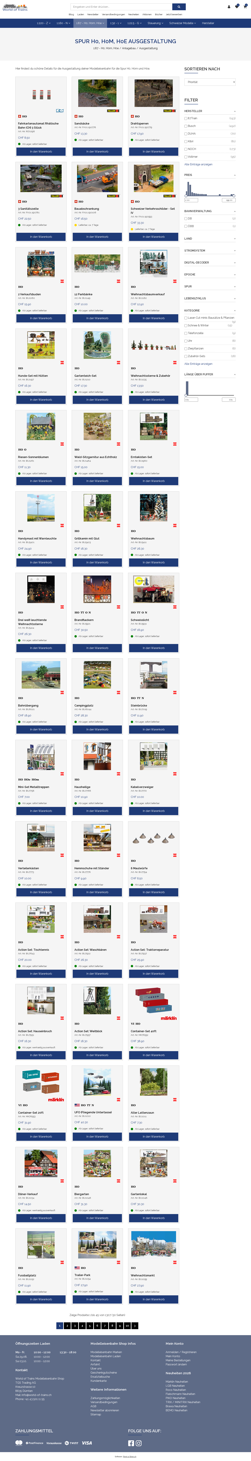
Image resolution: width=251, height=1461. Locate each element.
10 (127, 1325)
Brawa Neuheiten (176, 1406)
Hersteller (208, 23)
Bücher (159, 14)
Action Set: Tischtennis (33, 949)
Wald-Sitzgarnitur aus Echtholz (95, 457)
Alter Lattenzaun (142, 1112)
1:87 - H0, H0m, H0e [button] (89, 23)
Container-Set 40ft (143, 1031)
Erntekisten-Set (141, 457)
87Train (192, 118)
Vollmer (193, 156)
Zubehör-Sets (196, 356)
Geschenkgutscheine (103, 1372)
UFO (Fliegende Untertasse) (93, 1112)
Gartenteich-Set (85, 375)
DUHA (192, 133)
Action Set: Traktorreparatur (150, 949)
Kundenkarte (98, 1380)
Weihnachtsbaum (142, 538)
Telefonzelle (195, 333)
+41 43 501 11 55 (35, 1399)
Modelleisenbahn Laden (105, 1356)
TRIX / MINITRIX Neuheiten (183, 1402)
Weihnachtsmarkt (143, 1275)
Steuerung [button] (154, 23)
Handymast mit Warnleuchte (37, 538)
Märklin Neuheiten (177, 1381)
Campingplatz (83, 705)
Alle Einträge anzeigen (198, 164)
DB (190, 218)
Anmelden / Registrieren (181, 1352)
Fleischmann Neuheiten (180, 1394)
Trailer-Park (82, 1275)
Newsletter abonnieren (104, 1410)
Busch (192, 126)
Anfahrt (95, 1364)
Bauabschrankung (86, 208)
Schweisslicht (140, 620)
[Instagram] (138, 1443)
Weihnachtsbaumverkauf (148, 294)
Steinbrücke (139, 705)
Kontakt (95, 1360)
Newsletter (93, 14)
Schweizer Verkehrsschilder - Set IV (153, 210)
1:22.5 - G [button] (133, 23)
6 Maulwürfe (139, 868)
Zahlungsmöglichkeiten (105, 1398)
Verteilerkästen (28, 868)
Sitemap (95, 1414)
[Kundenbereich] (230, 6)
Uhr (190, 340)
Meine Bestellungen (178, 1360)
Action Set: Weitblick (88, 1031)
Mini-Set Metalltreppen (33, 787)
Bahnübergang (28, 705)
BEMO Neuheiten (176, 1410)
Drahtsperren (140, 123)
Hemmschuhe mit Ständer (91, 868)
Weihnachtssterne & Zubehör (150, 375)
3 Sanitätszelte (28, 208)
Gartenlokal (139, 1194)
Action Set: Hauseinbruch (35, 1031)
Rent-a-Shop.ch (129, 1457)
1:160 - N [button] (62, 23)
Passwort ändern (176, 1364)
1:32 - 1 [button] (114, 23)
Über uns (96, 1368)
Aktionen (147, 14)
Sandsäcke (81, 123)
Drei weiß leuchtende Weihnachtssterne (32, 622)
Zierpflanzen (196, 348)
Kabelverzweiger (142, 787)
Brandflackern (84, 620)
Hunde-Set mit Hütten (33, 375)
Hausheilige (82, 787)
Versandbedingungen (113, 14)
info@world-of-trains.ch (37, 1395)
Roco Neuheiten (176, 1389)
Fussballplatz (27, 1275)
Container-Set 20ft (31, 1112)
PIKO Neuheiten (175, 1398)
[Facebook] (131, 1443)
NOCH (192, 149)
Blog (71, 14)
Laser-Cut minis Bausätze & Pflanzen (211, 317)
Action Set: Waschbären (90, 949)
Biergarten (81, 1194)
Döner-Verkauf (28, 1194)
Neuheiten (133, 14)
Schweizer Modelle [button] (181, 23)
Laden (80, 14)
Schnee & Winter (198, 325)
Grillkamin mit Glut (86, 538)
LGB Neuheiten (175, 1385)
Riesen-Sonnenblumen (33, 457)
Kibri (190, 141)
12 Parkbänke (83, 294)
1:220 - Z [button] (42, 23)
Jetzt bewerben (174, 14)
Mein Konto (173, 1356)
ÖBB (191, 226)
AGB (93, 1406)
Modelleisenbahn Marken (106, 1352)
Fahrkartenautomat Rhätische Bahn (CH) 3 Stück (38, 125)
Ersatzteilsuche (100, 1376)
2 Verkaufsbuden (29, 294)
